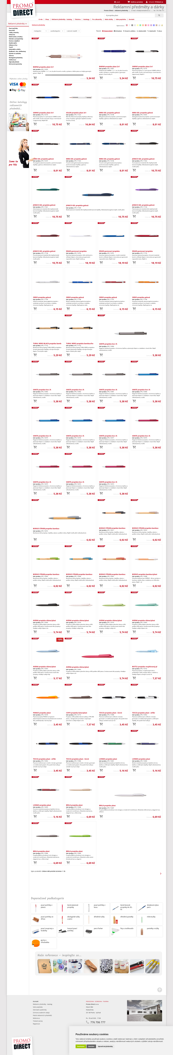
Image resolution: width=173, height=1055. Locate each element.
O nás (41, 19)
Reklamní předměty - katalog (62, 19)
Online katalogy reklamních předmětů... (18, 105)
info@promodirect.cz (143, 10)
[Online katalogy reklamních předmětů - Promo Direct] (19, 131)
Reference (36, 1018)
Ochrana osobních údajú (41, 1013)
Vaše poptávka (121, 19)
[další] (160, 873)
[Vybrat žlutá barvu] (137, 25)
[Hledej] (159, 15)
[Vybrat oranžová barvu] (143, 25)
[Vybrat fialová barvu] (151, 25)
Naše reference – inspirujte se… (59, 955)
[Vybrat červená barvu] (146, 25)
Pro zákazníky (97, 19)
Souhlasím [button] (80, 1046)
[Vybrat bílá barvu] (129, 25)
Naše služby (109, 19)
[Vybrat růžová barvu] (148, 25)
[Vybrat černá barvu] (132, 25)
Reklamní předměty (16, 23)
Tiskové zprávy (38, 1021)
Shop (47, 19)
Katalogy (86, 19)
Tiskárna (78, 19)
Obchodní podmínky (40, 1010)
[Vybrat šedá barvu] (135, 25)
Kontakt (131, 19)
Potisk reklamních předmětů (42, 1015)
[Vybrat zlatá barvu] (162, 25)
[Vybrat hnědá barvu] (156, 25)
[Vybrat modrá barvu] (154, 25)
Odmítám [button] (91, 1046)
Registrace (36, 1024)
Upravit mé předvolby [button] (105, 1046)
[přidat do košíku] (35, 78)
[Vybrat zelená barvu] (140, 25)
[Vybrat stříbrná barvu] (159, 25)
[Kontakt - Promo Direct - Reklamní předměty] (144, 1021)
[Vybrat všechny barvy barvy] (127, 25)
